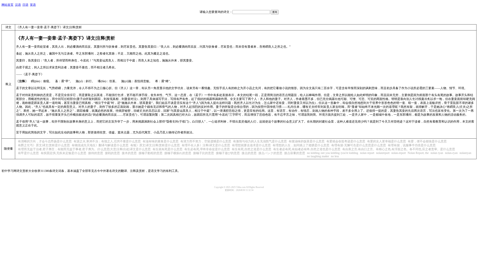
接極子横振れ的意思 (177, 153)
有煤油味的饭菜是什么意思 (307, 141)
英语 (33, 4)
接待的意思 (95, 153)
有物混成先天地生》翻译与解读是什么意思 (100, 145)
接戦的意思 (112, 153)
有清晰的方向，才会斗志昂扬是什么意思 (45, 141)
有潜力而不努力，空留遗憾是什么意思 (205, 141)
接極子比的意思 (203, 153)
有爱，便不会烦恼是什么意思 (427, 141)
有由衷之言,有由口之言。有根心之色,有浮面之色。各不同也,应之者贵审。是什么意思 (398, 149)
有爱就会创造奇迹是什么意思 (345, 141)
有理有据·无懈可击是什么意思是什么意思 (358, 145)
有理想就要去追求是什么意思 (251, 145)
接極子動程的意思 (150, 153)
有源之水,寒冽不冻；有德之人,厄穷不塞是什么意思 (107, 141)
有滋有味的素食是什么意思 (161, 141)
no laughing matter (318, 156)
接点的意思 (249, 153)
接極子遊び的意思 (228, 153)
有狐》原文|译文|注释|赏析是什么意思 (155, 145)
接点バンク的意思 (270, 153)
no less (335, 156)
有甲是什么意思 (28, 153)
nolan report (367, 152)
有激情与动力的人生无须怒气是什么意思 (260, 141)
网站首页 (7, 4)
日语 (25, 4)
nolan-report (398, 152)
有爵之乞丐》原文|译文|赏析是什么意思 (44, 145)
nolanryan (465, 152)
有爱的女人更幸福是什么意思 (386, 141)
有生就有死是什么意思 (167, 149)
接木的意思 (129, 153)
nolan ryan (437, 152)
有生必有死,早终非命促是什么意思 (207, 149)
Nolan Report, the (418, 152)
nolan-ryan (451, 152)
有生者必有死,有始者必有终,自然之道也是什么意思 (306, 149)
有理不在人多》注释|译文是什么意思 (206, 145)
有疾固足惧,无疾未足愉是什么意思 (63, 153)
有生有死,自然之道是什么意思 (251, 149)
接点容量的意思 (294, 153)
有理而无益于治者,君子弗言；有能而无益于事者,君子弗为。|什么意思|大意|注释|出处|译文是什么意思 (84, 149)
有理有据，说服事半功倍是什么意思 (412, 145)
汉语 (18, 4)
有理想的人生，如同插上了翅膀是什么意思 (301, 145)
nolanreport (382, 152)
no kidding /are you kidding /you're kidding (332, 152)
